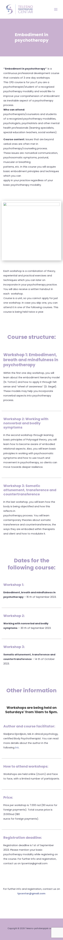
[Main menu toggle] (56, 9)
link (17, 747)
